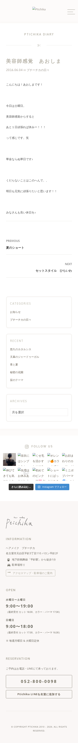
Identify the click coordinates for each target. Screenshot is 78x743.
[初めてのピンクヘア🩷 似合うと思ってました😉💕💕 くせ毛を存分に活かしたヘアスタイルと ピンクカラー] (39, 474)
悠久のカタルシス (20, 349)
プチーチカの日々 (38, 70)
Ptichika (33, 726)
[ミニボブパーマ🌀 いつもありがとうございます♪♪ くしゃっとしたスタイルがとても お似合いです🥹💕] (68, 474)
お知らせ (15, 312)
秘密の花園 (16, 372)
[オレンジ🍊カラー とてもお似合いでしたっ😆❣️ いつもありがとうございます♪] (53, 459)
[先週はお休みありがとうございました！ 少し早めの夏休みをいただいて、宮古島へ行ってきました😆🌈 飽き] (24, 474)
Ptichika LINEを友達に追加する (39, 694)
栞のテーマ (16, 380)
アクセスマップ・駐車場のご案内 (32, 573)
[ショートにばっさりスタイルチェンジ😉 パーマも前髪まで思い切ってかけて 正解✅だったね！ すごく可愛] (53, 474)
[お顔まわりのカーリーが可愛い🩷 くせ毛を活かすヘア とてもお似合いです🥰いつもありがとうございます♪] (68, 459)
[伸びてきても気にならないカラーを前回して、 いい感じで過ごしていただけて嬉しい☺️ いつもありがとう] (9, 474)
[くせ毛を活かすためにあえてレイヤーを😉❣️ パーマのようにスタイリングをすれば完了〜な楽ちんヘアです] (39, 459)
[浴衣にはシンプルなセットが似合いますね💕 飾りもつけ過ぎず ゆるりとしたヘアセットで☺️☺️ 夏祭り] (24, 459)
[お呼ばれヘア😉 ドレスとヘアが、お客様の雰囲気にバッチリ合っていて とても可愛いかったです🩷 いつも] (9, 459)
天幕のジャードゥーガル (24, 357)
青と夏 (14, 364)
